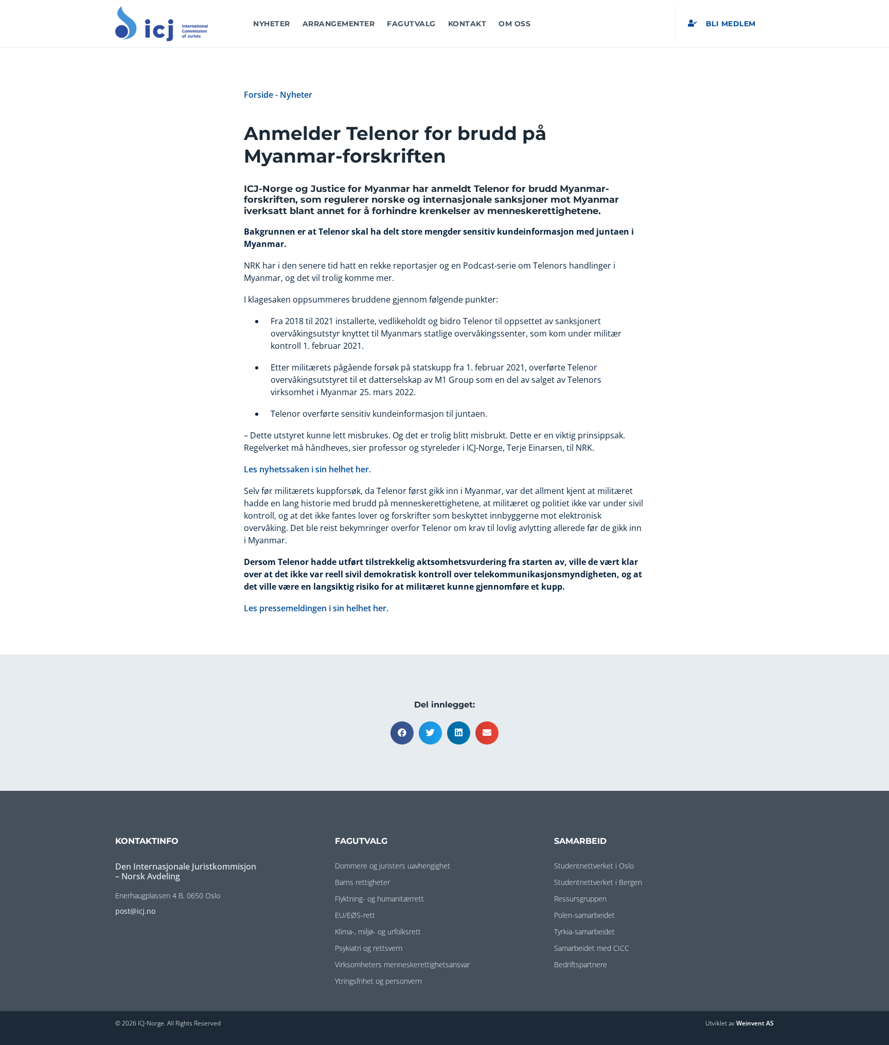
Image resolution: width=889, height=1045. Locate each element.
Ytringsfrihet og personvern (378, 981)
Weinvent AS (755, 1023)
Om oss (514, 23)
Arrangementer (339, 23)
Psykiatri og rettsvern (368, 948)
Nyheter (271, 23)
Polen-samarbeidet (584, 915)
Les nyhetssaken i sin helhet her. (308, 469)
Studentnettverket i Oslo (594, 866)
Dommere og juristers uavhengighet (392, 866)
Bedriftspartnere (580, 964)
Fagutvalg (411, 23)
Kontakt (467, 23)
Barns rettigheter (362, 882)
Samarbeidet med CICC (591, 948)
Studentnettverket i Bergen (598, 882)
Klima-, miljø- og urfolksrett (378, 931)
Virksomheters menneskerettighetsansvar (402, 964)
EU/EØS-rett (355, 915)
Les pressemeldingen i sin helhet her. (316, 608)
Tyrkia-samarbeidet (584, 931)
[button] (402, 733)
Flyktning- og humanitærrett (379, 899)
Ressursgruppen (580, 899)
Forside (258, 94)
